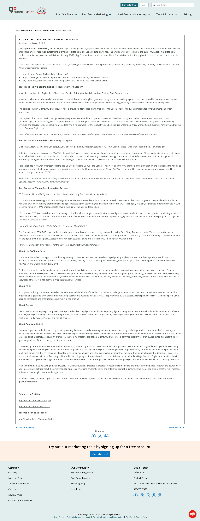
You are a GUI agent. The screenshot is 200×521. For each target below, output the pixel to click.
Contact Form (140, 478)
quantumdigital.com (28, 381)
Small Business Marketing (132, 14)
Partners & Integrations (82, 472)
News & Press (21, 30)
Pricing (188, 14)
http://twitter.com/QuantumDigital (35, 400)
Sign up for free (129, 5)
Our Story (12, 472)
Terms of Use (141, 517)
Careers (12, 489)
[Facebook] (136, 495)
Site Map (129, 517)
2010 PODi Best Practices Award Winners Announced (50, 30)
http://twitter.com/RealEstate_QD (34, 406)
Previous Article (26, 427)
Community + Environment (21, 500)
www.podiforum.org (90, 244)
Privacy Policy (58, 517)
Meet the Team (15, 478)
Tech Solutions (165, 14)
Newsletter (76, 489)
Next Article (175, 427)
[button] (192, 514)
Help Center (139, 472)
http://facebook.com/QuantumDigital (36, 419)
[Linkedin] (148, 495)
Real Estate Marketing (95, 14)
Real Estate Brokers (80, 478)
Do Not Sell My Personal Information (108, 517)
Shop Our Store (65, 14)
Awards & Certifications (19, 483)
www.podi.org (125, 238)
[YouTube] (142, 495)
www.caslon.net (33, 311)
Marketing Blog (78, 483)
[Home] (28, 11)
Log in (144, 5)
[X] (160, 495)
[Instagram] (154, 495)
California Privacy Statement (78, 517)
